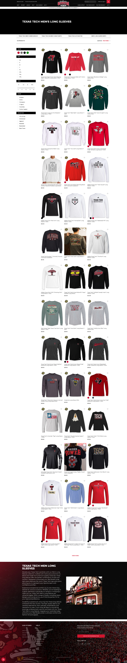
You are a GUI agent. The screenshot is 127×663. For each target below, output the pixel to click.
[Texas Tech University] (52, 421)
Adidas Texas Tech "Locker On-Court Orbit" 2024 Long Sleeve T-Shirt (97, 544)
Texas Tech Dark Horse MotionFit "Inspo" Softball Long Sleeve (75, 293)
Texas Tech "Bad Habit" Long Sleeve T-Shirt (74, 113)
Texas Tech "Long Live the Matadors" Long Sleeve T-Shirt (50, 113)
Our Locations (25, 632)
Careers (24, 634)
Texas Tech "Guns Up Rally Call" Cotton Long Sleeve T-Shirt (74, 77)
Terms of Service (40, 641)
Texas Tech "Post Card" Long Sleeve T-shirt (74, 257)
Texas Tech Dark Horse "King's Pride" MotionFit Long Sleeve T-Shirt (74, 365)
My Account (39, 630)
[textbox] (21, 85)
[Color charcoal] (93, 398)
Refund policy (39, 643)
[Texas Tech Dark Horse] (52, 349)
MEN (18, 5)
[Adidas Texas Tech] (75, 205)
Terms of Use (25, 657)
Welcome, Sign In (101, 1)
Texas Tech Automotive (75, 36)
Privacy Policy (32, 657)
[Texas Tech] (98, 62)
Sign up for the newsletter (91, 636)
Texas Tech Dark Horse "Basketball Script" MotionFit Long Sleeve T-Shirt (97, 365)
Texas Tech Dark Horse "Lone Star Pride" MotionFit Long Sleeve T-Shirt (98, 401)
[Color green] (88, 110)
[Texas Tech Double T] (52, 241)
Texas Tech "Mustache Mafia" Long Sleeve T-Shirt (50, 149)
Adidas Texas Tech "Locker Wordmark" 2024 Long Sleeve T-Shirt (97, 508)
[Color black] (42, 74)
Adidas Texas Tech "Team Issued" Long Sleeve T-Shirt (97, 185)
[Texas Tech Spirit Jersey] (75, 457)
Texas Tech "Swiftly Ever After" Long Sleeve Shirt (97, 329)
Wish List (38, 637)
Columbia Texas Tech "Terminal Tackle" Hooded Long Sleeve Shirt (51, 473)
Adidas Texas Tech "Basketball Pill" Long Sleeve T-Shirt (98, 221)
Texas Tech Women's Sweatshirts (52, 36)
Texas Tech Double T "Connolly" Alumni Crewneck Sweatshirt (51, 257)
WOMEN (23, 5)
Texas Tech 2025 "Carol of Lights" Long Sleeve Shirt (97, 113)
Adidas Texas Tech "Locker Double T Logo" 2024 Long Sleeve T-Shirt (50, 544)
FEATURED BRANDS (100, 5)
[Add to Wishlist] (61, 50)
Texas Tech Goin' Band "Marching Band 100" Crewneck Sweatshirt (74, 185)
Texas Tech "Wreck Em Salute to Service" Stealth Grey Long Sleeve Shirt (52, 401)
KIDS (33, 5)
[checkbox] (26, 60)
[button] (110, 35)
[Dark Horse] (52, 313)
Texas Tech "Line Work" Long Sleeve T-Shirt (74, 329)
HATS (45, 5)
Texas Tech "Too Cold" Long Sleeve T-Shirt (74, 149)
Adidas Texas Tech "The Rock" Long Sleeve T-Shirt (96, 257)
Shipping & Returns (40, 634)
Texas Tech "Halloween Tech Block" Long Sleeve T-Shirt (98, 473)
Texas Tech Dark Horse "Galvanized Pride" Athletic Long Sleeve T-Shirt (96, 149)
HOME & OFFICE (81, 5)
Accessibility (39, 645)
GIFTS (108, 5)
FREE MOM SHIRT (25, 637)
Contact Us (38, 632)
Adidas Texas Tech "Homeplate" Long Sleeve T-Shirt (74, 221)
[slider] (18, 88)
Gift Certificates (40, 639)
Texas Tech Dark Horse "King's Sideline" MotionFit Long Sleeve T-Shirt (51, 365)
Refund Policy (39, 657)
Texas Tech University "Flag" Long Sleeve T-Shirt (52, 437)
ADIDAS (28, 5)
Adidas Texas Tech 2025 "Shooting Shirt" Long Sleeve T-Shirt (51, 293)
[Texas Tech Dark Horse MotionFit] (75, 277)
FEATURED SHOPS (90, 5)
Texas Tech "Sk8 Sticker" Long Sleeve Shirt (74, 508)
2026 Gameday (39, 5)
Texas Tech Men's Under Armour (28, 36)
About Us (24, 630)
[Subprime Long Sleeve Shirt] (75, 385)
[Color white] (67, 74)
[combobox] (90, 2)
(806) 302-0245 (20, 1)
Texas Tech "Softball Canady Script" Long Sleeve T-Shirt (98, 293)
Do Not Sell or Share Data (28, 659)
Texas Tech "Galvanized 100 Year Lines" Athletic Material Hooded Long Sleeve (51, 185)
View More (75, 555)
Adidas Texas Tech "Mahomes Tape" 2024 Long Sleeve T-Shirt (52, 508)
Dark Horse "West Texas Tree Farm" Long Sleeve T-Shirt (52, 329)
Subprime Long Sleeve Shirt (71, 400)
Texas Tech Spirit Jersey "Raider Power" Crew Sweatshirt (74, 473)
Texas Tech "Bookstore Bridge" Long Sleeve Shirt (97, 77)
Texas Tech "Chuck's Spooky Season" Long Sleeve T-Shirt (74, 437)
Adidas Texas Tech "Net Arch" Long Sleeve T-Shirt (50, 221)
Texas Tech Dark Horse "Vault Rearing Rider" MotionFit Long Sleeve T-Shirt (51, 77)
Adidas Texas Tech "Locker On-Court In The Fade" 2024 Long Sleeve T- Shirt (74, 544)
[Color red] (65, 74)
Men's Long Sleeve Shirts (98, 36)
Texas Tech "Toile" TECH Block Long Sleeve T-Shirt (96, 437)
